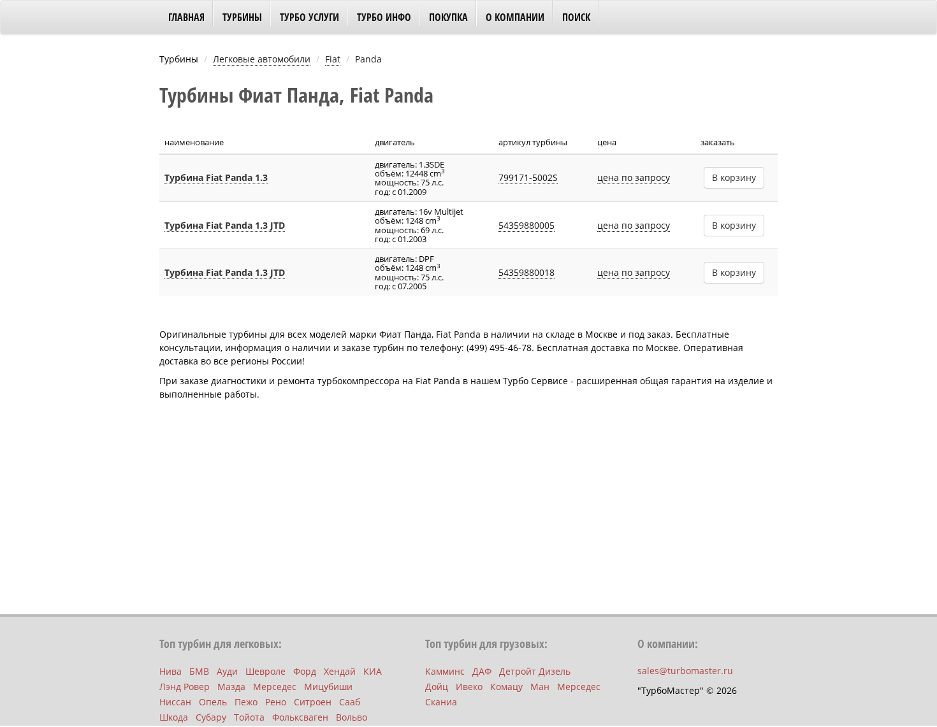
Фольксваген (300, 717)
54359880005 (526, 225)
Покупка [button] (448, 17)
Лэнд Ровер (184, 686)
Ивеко (469, 686)
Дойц (436, 686)
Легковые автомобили (261, 59)
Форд (304, 671)
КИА (372, 671)
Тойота (249, 717)
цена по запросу (633, 177)
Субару (211, 717)
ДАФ (481, 671)
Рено (275, 702)
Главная (186, 17)
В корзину (734, 177)
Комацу (506, 686)
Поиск (576, 17)
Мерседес (274, 686)
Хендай (340, 671)
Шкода (173, 717)
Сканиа (441, 702)
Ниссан (175, 702)
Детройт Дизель (534, 671)
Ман (539, 686)
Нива (170, 671)
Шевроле (265, 671)
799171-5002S (528, 177)
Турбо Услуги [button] (309, 17)
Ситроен (312, 702)
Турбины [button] (242, 17)
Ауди (227, 671)
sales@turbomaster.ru (685, 671)
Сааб (349, 702)
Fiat (332, 59)
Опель (213, 702)
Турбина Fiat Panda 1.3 (216, 177)
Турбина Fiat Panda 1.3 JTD (224, 225)
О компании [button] (515, 17)
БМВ (199, 671)
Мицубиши (328, 686)
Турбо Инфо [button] (384, 17)
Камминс (445, 671)
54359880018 (526, 272)
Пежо (246, 702)
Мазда (231, 686)
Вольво (351, 717)
